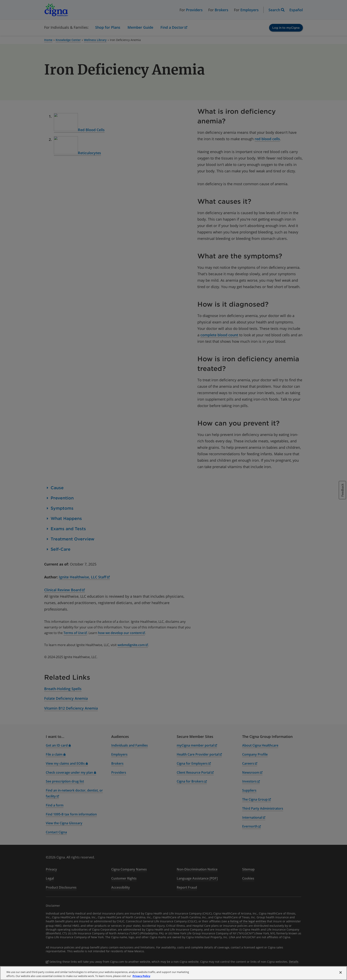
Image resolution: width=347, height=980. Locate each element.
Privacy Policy (141, 976)
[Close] (340, 972)
